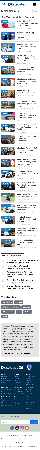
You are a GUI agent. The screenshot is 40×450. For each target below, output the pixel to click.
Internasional (5, 380)
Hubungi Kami (29, 353)
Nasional (4, 376)
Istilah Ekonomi (6, 393)
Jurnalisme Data (31, 387)
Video (16, 397)
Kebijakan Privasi (23, 439)
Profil (3, 391)
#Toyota (18, 302)
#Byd (5, 316)
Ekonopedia (5, 387)
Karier (31, 435)
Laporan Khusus (6, 405)
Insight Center (30, 402)
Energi (3, 382)
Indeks (28, 399)
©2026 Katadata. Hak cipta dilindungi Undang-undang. (19, 446)
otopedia (6, 137)
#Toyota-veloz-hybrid (11, 307)
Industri (3, 378)
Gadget (28, 382)
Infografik (29, 389)
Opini (3, 401)
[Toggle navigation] (35, 11)
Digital (28, 374)
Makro (16, 376)
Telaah (3, 399)
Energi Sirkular (18, 391)
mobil (4, 22)
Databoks (29, 404)
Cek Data (29, 393)
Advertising (23, 435)
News (15, 399)
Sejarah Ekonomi (6, 389)
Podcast (16, 407)
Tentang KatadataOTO (13, 353)
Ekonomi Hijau (18, 387)
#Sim (19, 312)
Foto (15, 405)
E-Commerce (30, 376)
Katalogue (17, 403)
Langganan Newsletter (10, 417)
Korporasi (17, 382)
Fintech (28, 378)
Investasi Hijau (18, 393)
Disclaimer (34, 439)
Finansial (16, 374)
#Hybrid (27, 312)
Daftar (34, 422)
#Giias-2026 (7, 302)
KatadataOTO (30, 408)
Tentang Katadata (12, 435)
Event (28, 406)
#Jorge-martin (8, 312)
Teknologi (29, 384)
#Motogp (26, 307)
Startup (28, 380)
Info (27, 397)
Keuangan (17, 378)
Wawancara (5, 403)
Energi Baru (17, 389)
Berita (3, 374)
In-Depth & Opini (6, 397)
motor (5, 56)
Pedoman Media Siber (8, 439)
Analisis (28, 391)
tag (8, 17)
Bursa (15, 380)
